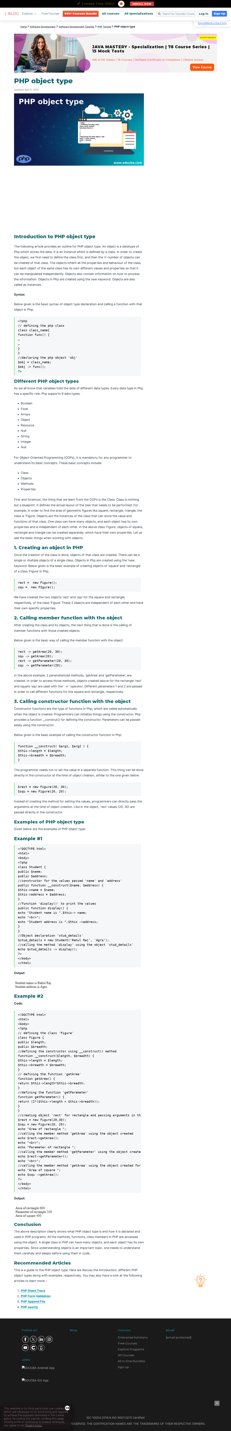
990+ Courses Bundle (80, 13)
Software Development (42, 26)
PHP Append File (33, 1301)
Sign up (123, 1367)
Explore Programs (131, 1349)
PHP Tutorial (104, 26)
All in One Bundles (131, 1361)
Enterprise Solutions (133, 1337)
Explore (27, 13)
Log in (203, 13)
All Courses (110, 13)
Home (23, 26)
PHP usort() (29, 1307)
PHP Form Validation (36, 1296)
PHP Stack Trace (33, 1290)
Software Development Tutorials (76, 26)
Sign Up (219, 13)
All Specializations (138, 13)
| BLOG (12, 13)
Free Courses (50, 13)
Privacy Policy (33, 1425)
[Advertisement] (184, 127)
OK (68, 1408)
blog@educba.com (212, 23)
